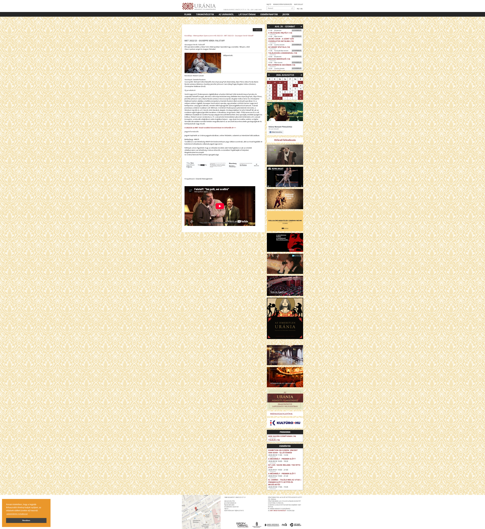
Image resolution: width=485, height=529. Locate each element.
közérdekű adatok (231, 507)
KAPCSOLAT (298, 4)
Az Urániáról (226, 14)
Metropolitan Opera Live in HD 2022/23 (208, 35)
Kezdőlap (188, 35)
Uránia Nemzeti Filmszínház (280, 127)
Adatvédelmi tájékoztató (234, 510)
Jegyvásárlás (296, 30)
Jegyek (286, 14)
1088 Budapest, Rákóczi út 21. (235, 10)
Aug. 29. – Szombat (285, 26)
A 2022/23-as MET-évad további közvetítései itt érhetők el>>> (210, 127)
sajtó (226, 509)
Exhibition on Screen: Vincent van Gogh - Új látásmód (283, 451)
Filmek (187, 14)
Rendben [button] (26, 520)
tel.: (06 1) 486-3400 (254, 10)
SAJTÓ (268, 4)
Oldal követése (277, 132)
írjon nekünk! (229, 505)
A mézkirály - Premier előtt (282, 459)
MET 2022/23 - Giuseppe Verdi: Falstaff (238, 35)
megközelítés (229, 501)
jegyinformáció (230, 503)
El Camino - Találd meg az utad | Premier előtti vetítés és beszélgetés (284, 482)
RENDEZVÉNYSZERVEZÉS (282, 4)
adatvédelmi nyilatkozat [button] (17, 514)
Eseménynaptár (269, 14)
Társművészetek (205, 14)
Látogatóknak (247, 14)
